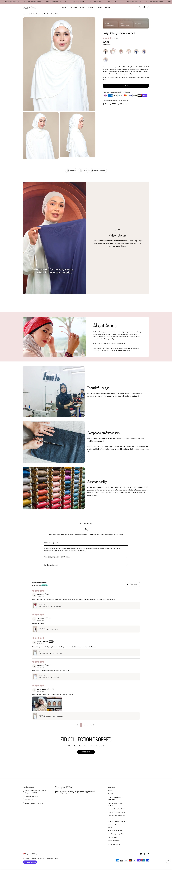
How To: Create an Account (116, 812)
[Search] (140, 7)
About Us (111, 794)
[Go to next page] (94, 725)
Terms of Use (76, 793)
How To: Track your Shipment (117, 821)
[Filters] (127, 584)
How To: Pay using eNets (116, 834)
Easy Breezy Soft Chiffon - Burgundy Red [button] (50, 606)
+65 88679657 (29, 799)
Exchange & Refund (114, 844)
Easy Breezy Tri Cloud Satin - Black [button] (48, 630)
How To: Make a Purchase (116, 809)
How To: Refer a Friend (115, 830)
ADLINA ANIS (32, 858)
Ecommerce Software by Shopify (48, 858)
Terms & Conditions (114, 840)
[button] (107, 38)
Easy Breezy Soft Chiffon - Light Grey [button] (49, 677)
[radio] (105, 51)
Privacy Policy (85, 793)
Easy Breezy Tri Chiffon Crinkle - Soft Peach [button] (51, 716)
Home (24, 14)
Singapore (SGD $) (31, 854)
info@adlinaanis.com (31, 796)
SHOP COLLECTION (86, 752)
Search (110, 790)
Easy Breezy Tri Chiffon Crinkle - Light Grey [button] (50, 653)
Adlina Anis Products (35, 14)
